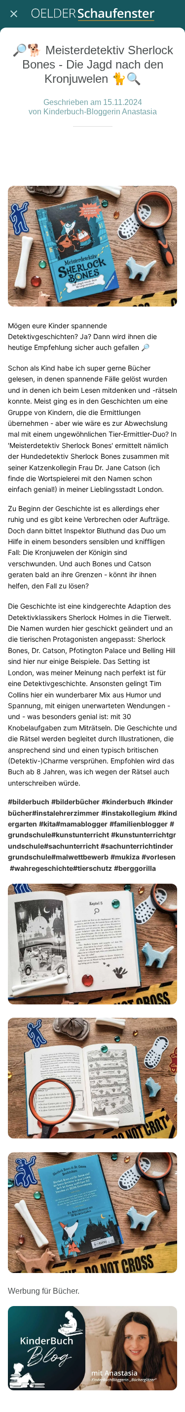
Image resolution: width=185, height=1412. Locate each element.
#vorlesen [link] (159, 857)
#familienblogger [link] (139, 824)
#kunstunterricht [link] (80, 834)
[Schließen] (14, 14)
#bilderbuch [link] (28, 801)
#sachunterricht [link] (71, 846)
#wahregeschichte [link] (41, 868)
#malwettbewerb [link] (80, 857)
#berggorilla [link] (135, 868)
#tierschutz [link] (92, 868)
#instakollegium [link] (128, 813)
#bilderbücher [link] (75, 801)
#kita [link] (47, 824)
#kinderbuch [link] (123, 801)
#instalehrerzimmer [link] (65, 813)
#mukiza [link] (125, 857)
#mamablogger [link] (82, 824)
